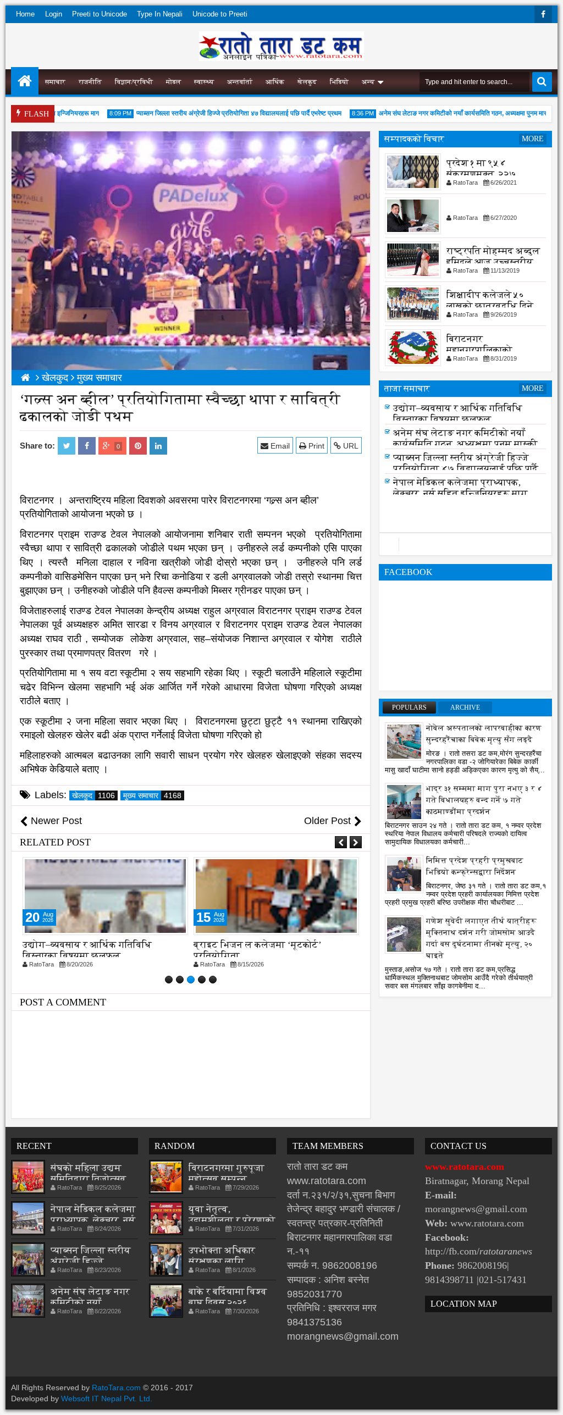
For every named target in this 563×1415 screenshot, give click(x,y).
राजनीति (90, 82)
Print (315, 445)
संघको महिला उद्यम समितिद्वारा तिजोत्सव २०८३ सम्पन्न (88, 1179)
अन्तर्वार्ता (239, 82)
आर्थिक (275, 82)
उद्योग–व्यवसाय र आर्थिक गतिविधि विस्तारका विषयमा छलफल (87, 950)
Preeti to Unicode (99, 14)
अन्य (368, 82)
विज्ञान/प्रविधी (134, 82)
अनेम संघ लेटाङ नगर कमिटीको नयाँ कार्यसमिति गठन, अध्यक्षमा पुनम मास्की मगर (457, 113)
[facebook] (543, 14)
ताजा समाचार (407, 388)
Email (279, 445)
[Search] (542, 82)
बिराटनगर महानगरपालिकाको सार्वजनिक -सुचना (479, 350)
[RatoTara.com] (24, 81)
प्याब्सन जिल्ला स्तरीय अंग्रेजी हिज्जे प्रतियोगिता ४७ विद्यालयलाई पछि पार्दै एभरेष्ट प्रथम (224, 113)
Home (25, 14)
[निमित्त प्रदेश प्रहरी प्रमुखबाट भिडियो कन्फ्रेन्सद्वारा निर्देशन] (404, 873)
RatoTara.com (116, 1387)
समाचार (55, 82)
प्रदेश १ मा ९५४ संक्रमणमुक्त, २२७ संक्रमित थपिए (481, 174)
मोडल (173, 82)
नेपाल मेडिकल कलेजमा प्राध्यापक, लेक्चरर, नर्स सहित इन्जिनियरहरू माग (460, 491)
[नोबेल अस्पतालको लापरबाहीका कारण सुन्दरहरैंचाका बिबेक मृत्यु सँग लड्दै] (404, 741)
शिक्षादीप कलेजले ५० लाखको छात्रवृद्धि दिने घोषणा (489, 306)
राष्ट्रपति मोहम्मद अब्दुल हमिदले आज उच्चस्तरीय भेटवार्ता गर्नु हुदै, (493, 262)
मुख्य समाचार (152, 795)
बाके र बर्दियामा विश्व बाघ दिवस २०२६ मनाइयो (228, 1302)
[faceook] (465, 544)
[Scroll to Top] (547, 1399)
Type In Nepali (160, 14)
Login (53, 14)
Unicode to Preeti (219, 14)
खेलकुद (307, 82)
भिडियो (339, 82)
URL (349, 445)
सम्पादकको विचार (414, 138)
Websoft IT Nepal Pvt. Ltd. (106, 1398)
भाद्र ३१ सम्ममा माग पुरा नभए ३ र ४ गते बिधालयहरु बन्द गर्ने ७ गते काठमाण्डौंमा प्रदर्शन (484, 800)
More (533, 139)
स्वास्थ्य (204, 82)
